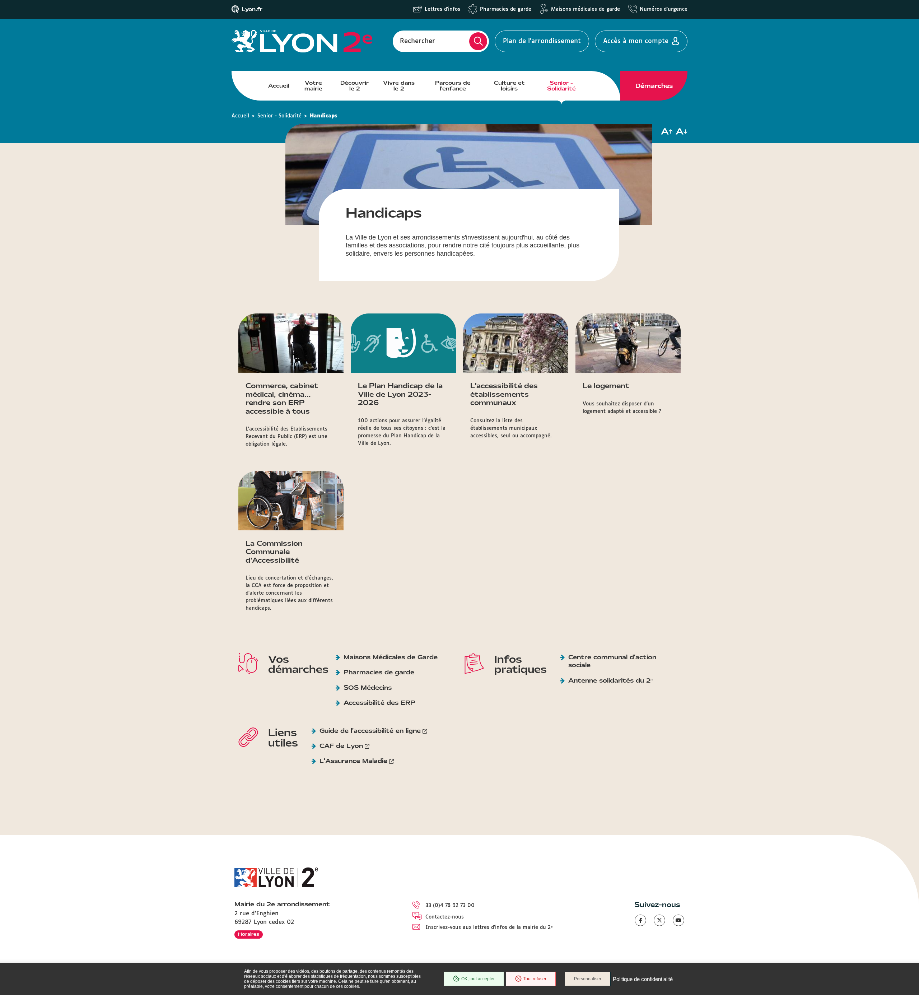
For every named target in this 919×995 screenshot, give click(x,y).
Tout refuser (534, 978)
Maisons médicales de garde (585, 9)
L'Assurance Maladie (353, 761)
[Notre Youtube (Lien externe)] (678, 920)
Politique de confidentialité (643, 979)
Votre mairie (313, 85)
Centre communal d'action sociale (612, 661)
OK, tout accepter (478, 978)
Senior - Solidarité (561, 85)
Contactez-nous (444, 917)
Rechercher (417, 41)
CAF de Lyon (341, 746)
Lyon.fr (252, 9)
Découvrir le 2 (354, 85)
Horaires (248, 934)
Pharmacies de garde (505, 9)
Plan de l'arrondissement (542, 41)
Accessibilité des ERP (379, 703)
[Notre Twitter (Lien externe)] (659, 920)
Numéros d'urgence (663, 9)
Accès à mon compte (635, 41)
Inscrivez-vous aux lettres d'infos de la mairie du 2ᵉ (488, 927)
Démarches (654, 86)
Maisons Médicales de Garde (391, 657)
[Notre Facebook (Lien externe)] (640, 920)
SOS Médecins (368, 688)
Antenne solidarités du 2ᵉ (610, 680)
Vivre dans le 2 (399, 85)
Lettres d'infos (442, 9)
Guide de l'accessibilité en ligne (370, 731)
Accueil (278, 85)
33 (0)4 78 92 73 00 (450, 905)
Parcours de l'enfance (453, 85)
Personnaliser (587, 978)
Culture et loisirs (509, 85)
